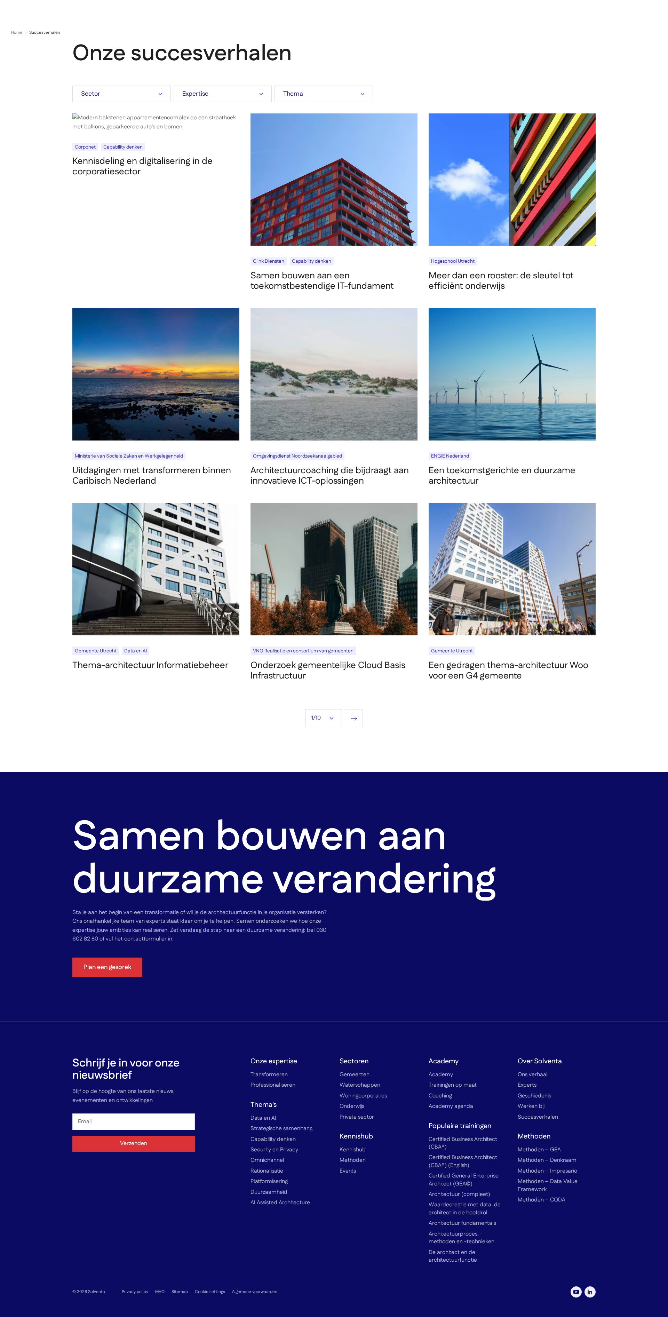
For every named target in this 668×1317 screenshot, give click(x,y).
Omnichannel (267, 1160)
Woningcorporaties (363, 1096)
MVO (160, 1291)
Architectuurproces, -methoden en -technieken (461, 1237)
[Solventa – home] (37, 14)
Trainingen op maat (453, 1085)
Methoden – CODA (541, 1200)
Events (348, 1171)
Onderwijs (352, 1106)
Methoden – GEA (539, 1150)
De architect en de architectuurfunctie (453, 1256)
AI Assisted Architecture (280, 1203)
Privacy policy (135, 1291)
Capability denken (273, 1139)
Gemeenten (354, 1075)
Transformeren (269, 1075)
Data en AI (263, 1118)
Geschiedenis (534, 1096)
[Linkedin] (590, 1292)
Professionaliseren (272, 1085)
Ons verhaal (533, 1075)
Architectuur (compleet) (459, 1194)
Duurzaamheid (268, 1192)
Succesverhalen (538, 1117)
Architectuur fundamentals (462, 1223)
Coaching (440, 1096)
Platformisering (269, 1181)
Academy (441, 1075)
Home (17, 32)
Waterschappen (360, 1085)
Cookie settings (210, 1291)
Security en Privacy (274, 1150)
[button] (654, 14)
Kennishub (353, 1150)
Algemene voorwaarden (254, 1291)
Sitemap (180, 1291)
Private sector (357, 1117)
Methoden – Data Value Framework (548, 1185)
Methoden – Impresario (547, 1171)
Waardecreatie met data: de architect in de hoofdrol (465, 1208)
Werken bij (531, 1106)
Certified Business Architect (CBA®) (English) (463, 1161)
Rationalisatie (266, 1171)
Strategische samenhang (281, 1129)
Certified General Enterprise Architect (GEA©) (464, 1180)
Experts (527, 1085)
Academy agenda (451, 1106)
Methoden (353, 1160)
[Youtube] (576, 1292)
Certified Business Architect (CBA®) (463, 1143)
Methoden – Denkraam (547, 1160)
